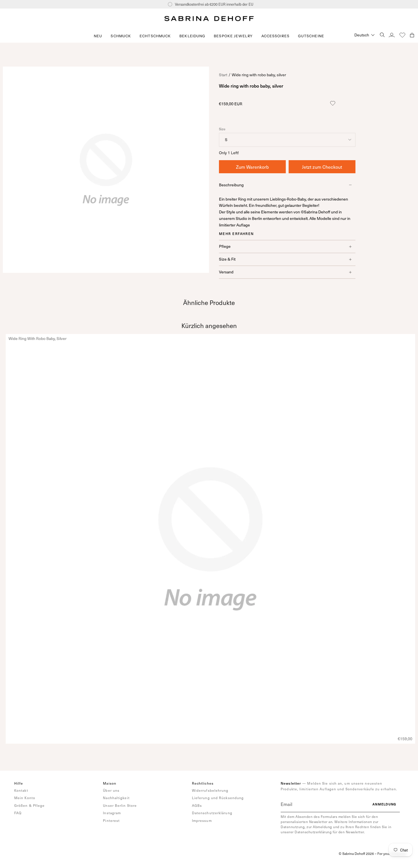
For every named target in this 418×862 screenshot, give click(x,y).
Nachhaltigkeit (116, 797)
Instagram (112, 812)
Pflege (225, 246)
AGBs (197, 805)
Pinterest (111, 820)
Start (223, 75)
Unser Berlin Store (120, 805)
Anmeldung (384, 804)
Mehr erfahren (236, 233)
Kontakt (21, 790)
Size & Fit (227, 259)
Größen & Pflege (29, 805)
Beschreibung (231, 185)
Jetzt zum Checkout (322, 166)
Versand (226, 272)
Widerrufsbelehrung (210, 790)
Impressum (202, 820)
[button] (120, 36)
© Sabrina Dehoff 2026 (356, 853)
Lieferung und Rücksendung (218, 797)
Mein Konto (24, 797)
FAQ (18, 812)
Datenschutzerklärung (212, 812)
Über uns (111, 790)
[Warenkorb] (412, 35)
